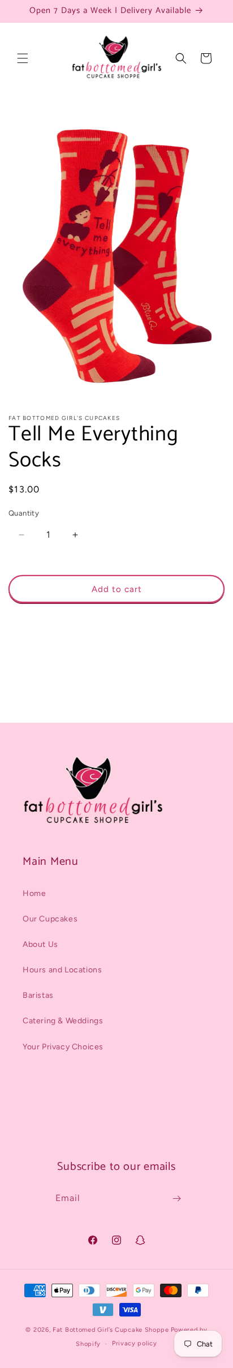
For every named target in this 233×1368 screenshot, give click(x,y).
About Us (40, 944)
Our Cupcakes (50, 919)
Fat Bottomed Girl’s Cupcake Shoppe (111, 1329)
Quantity (23, 513)
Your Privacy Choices (63, 1047)
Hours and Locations (62, 970)
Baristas (38, 995)
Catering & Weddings (63, 1021)
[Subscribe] (176, 1198)
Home (34, 893)
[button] (22, 58)
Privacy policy (134, 1343)
